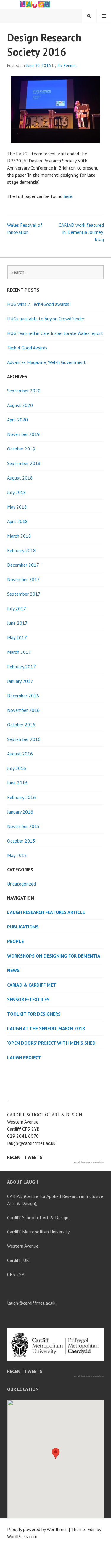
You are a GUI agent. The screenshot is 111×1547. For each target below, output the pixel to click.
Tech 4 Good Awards (27, 348)
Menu (104, 16)
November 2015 (23, 826)
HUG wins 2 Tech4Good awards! (38, 304)
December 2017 (23, 565)
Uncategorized (21, 884)
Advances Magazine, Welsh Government (46, 362)
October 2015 (21, 841)
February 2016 (21, 797)
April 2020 (17, 420)
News (13, 970)
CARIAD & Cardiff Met (31, 985)
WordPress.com (22, 1536)
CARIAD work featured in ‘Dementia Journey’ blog (81, 232)
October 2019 (21, 449)
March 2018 (19, 536)
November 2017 (23, 579)
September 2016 (24, 739)
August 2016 (20, 754)
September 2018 (24, 463)
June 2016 (17, 783)
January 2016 (20, 812)
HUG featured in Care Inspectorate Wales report (55, 333)
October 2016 (21, 725)
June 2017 (17, 623)
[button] (55, 1453)
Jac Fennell (67, 65)
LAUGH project (24, 1057)
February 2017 (21, 666)
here (68, 196)
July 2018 (16, 492)
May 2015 (17, 855)
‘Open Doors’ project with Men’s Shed (51, 1043)
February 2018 (21, 550)
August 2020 (20, 405)
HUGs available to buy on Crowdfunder (45, 319)
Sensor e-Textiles (28, 999)
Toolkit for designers (34, 1014)
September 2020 (24, 391)
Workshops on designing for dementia (53, 956)
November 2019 (23, 434)
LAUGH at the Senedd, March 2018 (46, 1028)
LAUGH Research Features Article (46, 912)
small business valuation (89, 1162)
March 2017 (19, 652)
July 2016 (16, 768)
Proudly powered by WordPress (37, 1529)
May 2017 (17, 637)
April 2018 (17, 521)
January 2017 (20, 681)
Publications (22, 927)
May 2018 (17, 507)
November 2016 (23, 710)
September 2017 (24, 594)
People (15, 941)
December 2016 (23, 696)
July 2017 (16, 608)
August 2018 (20, 478)
